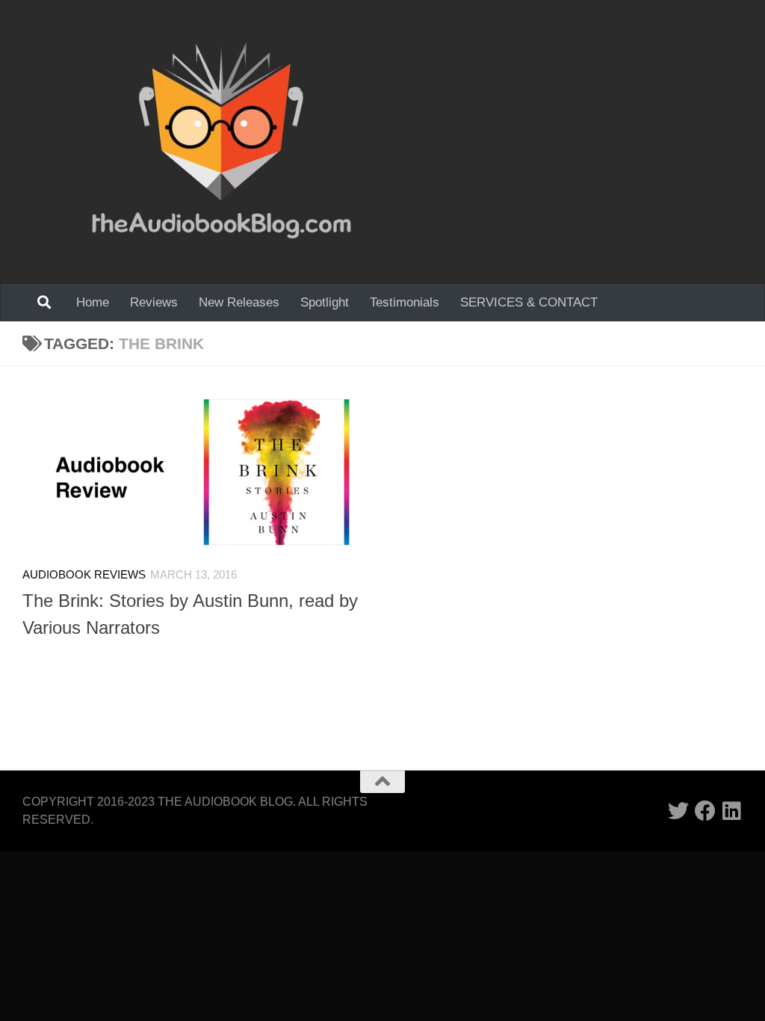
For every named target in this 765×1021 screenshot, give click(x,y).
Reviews (154, 302)
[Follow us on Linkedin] (732, 811)
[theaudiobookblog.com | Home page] (221, 142)
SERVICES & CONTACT (529, 302)
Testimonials (404, 302)
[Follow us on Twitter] (678, 811)
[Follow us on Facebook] (705, 811)
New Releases (239, 302)
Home (92, 302)
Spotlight (324, 302)
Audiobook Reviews (84, 575)
